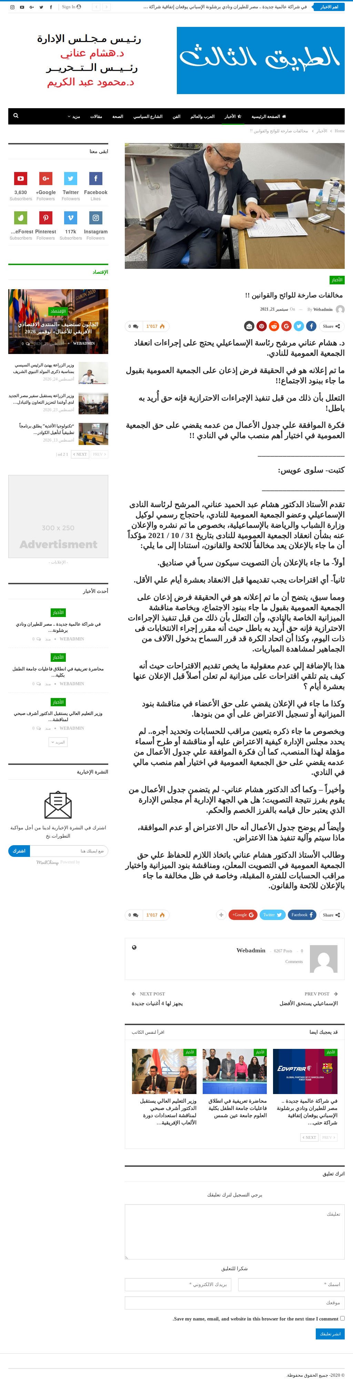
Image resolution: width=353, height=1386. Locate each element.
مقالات (96, 116)
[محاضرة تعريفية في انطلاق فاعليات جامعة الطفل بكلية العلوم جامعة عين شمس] (235, 1071)
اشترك (19, 850)
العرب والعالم (202, 116)
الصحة (117, 116)
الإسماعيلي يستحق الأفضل (309, 1003)
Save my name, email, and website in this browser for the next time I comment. (256, 1319)
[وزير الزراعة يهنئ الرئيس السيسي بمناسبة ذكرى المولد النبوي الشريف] (93, 373)
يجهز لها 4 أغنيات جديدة (157, 1003)
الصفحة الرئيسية (266, 116)
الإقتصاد (58, 311)
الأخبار (230, 116)
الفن (176, 116)
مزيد (76, 116)
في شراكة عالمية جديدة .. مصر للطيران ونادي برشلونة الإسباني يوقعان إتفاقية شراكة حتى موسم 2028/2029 (206, 6)
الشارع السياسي (147, 116)
